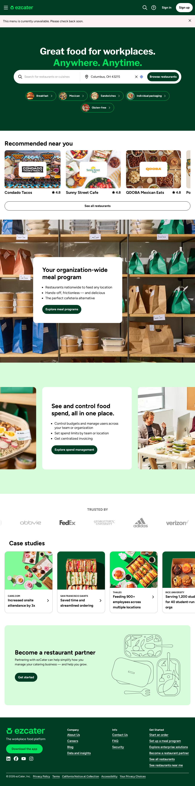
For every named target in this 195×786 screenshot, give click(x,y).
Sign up (184, 7)
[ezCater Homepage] (21, 7)
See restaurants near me (166, 765)
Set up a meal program (165, 741)
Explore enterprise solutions (168, 747)
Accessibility (109, 776)
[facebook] (16, 758)
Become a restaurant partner (169, 753)
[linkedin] (8, 758)
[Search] (145, 7)
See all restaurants (97, 206)
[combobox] (49, 77)
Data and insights (79, 753)
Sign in (166, 7)
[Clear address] (136, 76)
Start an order (158, 735)
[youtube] (23, 758)
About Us (73, 735)
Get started (26, 677)
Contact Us (120, 735)
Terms (56, 776)
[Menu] (6, 7)
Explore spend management (74, 449)
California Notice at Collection (80, 776)
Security (118, 747)
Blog (70, 747)
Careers (72, 741)
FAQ (115, 741)
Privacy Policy (41, 776)
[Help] (153, 7)
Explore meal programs (62, 309)
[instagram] (31, 758)
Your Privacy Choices (133, 776)
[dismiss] (190, 20)
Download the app (24, 749)
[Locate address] (141, 76)
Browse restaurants (163, 76)
